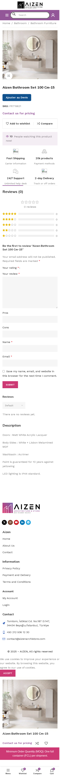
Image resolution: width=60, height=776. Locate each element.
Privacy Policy (11, 568)
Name (7, 342)
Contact (7, 552)
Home (6, 23)
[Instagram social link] (10, 522)
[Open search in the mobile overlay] (30, 15)
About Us (8, 545)
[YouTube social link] (16, 522)
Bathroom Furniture (43, 23)
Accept (7, 673)
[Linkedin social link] (22, 522)
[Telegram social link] (28, 522)
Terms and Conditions (16, 581)
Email (7, 356)
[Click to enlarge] (8, 76)
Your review (11, 273)
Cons (5, 327)
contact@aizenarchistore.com (26, 638)
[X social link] (4, 522)
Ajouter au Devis (17, 97)
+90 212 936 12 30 (18, 632)
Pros (5, 312)
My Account (10, 598)
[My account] (53, 15)
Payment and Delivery (16, 575)
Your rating (10, 268)
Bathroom (20, 23)
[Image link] (21, 507)
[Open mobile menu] (7, 15)
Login (6, 605)
